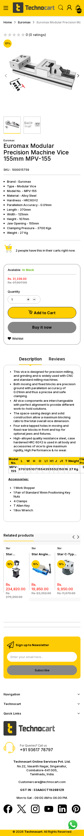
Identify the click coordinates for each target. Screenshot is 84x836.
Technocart (33, 831)
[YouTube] (48, 809)
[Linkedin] (62, 809)
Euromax (9, 140)
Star (8, 548)
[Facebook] (8, 809)
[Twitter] (21, 809)
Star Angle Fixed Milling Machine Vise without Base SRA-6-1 (42, 554)
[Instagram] (35, 809)
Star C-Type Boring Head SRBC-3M (67, 554)
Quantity (14, 291)
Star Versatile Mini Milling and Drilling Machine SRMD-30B (15, 554)
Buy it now (42, 327)
